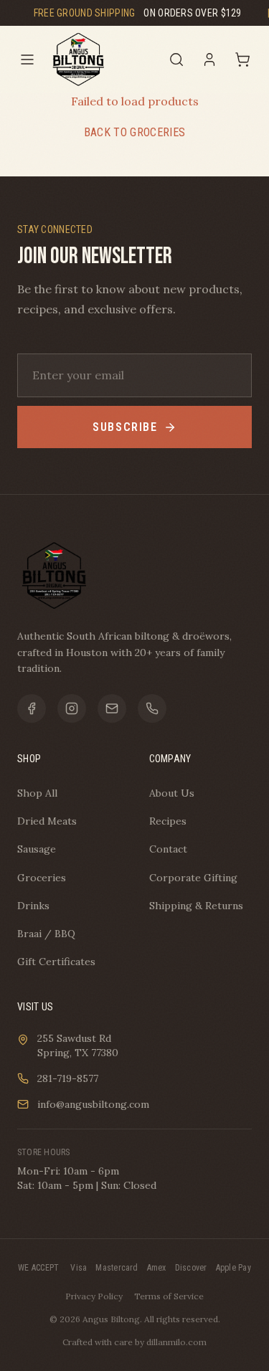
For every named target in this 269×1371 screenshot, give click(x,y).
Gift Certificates (56, 961)
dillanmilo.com (176, 1342)
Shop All (37, 793)
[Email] (112, 708)
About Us (171, 793)
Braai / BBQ (46, 933)
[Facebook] (31, 708)
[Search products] (176, 59)
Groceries (41, 877)
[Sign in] (209, 59)
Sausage (36, 849)
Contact (168, 849)
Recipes (168, 821)
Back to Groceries (134, 132)
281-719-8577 (67, 1078)
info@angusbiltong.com (93, 1104)
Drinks (33, 905)
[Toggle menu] (27, 59)
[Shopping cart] (242, 59)
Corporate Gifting (193, 877)
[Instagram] (71, 708)
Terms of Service (169, 1296)
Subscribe (125, 427)
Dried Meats (47, 821)
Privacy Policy (94, 1296)
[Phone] (152, 708)
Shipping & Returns (196, 905)
